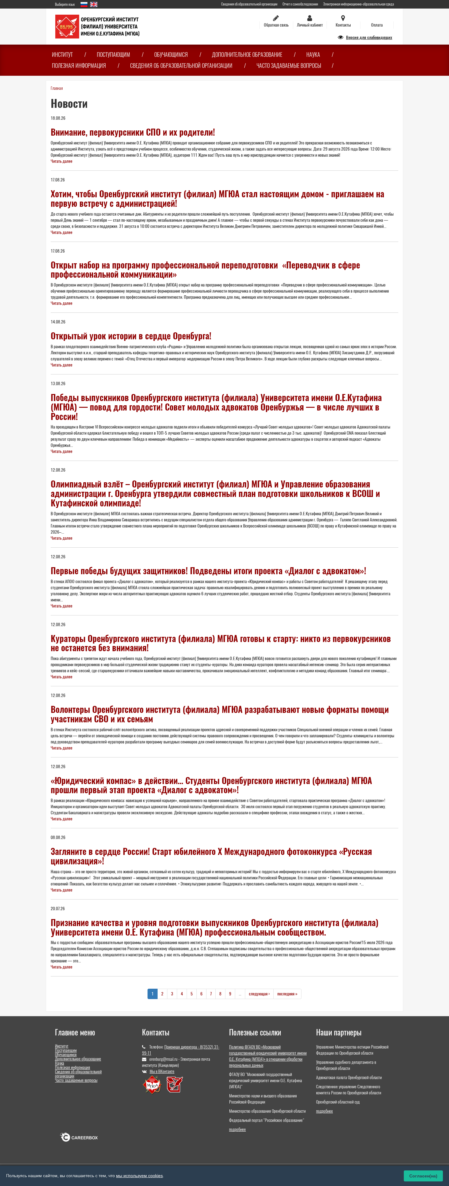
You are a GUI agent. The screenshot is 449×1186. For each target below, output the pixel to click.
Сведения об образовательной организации (249, 4)
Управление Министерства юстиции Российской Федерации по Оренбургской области (352, 1050)
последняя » (287, 994)
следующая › (259, 994)
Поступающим (113, 54)
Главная (57, 88)
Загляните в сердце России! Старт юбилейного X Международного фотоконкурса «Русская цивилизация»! (211, 856)
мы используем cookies (139, 1175)
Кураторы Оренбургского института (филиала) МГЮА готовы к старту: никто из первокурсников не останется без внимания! (221, 643)
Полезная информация (79, 65)
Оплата (377, 25)
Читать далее (61, 161)
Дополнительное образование (247, 54)
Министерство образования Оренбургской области (267, 1111)
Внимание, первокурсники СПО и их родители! (133, 132)
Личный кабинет (310, 25)
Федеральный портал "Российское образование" (266, 1120)
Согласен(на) (423, 1175)
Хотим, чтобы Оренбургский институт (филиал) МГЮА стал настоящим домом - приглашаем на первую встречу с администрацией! (217, 198)
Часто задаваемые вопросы (289, 65)
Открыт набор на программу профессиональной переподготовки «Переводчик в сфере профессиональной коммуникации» (205, 269)
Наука (313, 54)
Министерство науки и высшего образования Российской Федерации (263, 1099)
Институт (62, 54)
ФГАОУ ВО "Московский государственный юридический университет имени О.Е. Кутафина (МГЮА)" (265, 1080)
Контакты (343, 25)
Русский (84, 4)
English (93, 4)
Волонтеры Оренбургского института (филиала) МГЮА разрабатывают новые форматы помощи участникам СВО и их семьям (220, 713)
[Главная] (97, 26)
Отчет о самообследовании (300, 4)
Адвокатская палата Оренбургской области (349, 1077)
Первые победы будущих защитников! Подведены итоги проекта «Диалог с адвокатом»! (208, 570)
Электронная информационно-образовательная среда (358, 4)
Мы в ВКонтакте (162, 1071)
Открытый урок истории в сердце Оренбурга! (131, 335)
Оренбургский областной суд (338, 1102)
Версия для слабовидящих (369, 37)
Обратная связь (276, 25)
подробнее (237, 1129)
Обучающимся (171, 54)
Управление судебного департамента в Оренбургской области (346, 1065)
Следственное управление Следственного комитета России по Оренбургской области (348, 1090)
